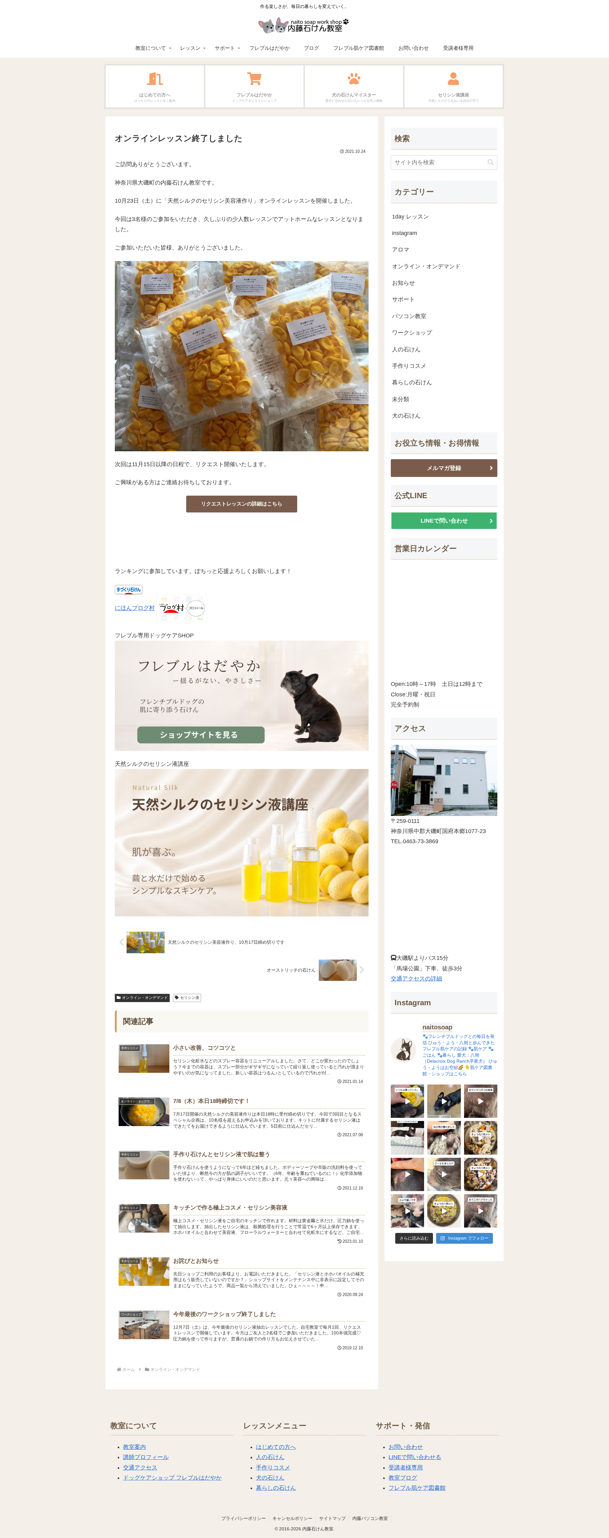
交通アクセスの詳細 (416, 978)
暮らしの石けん (276, 1488)
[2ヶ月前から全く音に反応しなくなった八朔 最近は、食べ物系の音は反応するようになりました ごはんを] (407, 1137)
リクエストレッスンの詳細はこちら (241, 503)
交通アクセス (140, 1467)
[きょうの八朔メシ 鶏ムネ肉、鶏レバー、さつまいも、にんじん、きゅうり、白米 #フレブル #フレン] (480, 1137)
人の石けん (270, 1457)
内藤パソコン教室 (370, 1518)
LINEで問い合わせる (415, 1457)
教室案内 (134, 1447)
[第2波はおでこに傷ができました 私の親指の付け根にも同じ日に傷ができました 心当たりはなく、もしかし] (480, 1211)
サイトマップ (332, 1518)
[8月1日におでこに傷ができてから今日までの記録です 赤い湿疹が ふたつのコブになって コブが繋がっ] (480, 1101)
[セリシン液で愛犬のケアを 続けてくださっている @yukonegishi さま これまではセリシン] (407, 1101)
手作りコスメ (273, 1467)
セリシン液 (189, 997)
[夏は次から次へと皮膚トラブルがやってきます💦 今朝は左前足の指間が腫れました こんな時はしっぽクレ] (444, 1137)
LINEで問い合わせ (444, 521)
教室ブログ (403, 1478)
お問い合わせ (406, 1447)
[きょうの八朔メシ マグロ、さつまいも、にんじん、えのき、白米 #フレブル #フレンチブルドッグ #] (480, 1174)
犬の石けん (270, 1478)
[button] (490, 162)
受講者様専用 (406, 1467)
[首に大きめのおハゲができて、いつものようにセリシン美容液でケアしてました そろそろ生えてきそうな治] (444, 1174)
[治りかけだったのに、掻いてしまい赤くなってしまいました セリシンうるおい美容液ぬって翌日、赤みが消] (407, 1174)
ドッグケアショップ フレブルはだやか (172, 1478)
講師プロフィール (146, 1457)
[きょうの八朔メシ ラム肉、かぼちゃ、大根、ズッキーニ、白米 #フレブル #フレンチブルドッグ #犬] (444, 1101)
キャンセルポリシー (292, 1518)
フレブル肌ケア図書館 (417, 1488)
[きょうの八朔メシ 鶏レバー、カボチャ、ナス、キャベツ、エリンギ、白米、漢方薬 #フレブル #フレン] (444, 1211)
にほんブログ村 (135, 608)
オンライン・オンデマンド (145, 997)
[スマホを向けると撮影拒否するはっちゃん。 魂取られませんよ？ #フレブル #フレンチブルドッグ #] (407, 1211)
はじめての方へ (276, 1447)
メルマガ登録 (444, 468)
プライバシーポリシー (243, 1518)
